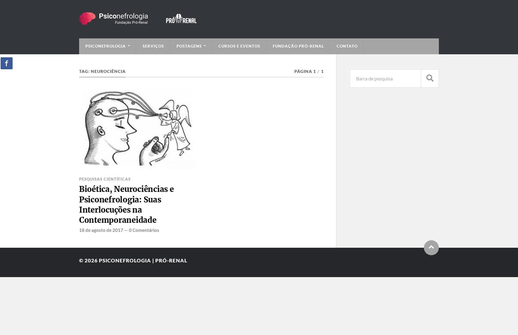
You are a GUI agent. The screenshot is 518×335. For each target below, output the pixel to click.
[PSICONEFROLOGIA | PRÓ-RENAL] (146, 21)
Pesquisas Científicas (105, 179)
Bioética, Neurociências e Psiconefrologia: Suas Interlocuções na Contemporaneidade (126, 204)
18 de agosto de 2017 (101, 230)
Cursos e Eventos (239, 46)
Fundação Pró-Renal (298, 46)
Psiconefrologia (105, 46)
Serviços (153, 46)
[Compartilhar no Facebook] (7, 63)
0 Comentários (144, 230)
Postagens (189, 46)
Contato (347, 46)
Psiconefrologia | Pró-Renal (143, 260)
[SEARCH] (430, 78)
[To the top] (431, 247)
